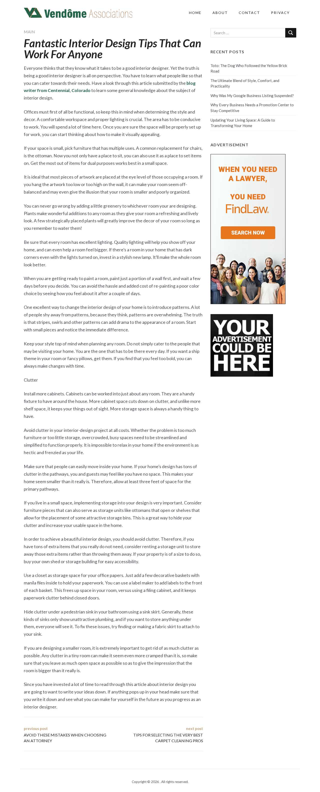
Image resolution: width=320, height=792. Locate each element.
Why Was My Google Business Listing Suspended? (252, 95)
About (220, 13)
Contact (249, 13)
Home (195, 13)
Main (29, 31)
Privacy (280, 13)
